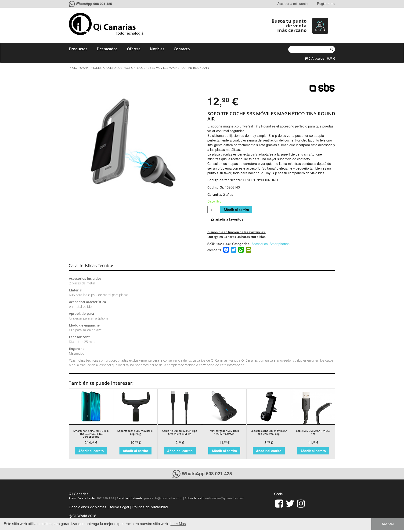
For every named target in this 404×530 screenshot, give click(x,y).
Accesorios (113, 67)
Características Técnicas (91, 265)
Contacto (182, 48)
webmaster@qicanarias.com (225, 498)
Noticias (157, 48)
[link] (279, 502)
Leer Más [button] (178, 524)
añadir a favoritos (228, 219)
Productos (78, 48)
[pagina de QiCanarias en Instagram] (301, 502)
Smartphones (90, 67)
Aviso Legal (119, 506)
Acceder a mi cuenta (292, 3)
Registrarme (326, 3)
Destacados (107, 48)
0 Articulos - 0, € (321, 58)
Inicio (73, 67)
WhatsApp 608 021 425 (94, 3)
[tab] (95, 266)
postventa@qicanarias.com (163, 498)
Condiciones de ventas (88, 506)
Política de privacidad (150, 506)
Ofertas (134, 48)
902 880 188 (105, 498)
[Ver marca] (322, 87)
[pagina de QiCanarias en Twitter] (290, 502)
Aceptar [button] (388, 524)
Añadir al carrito (236, 209)
